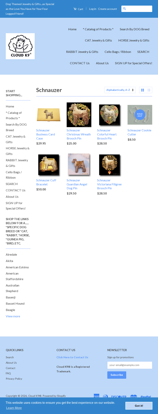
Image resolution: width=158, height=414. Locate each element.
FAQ (8, 373)
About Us (102, 63)
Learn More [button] (14, 408)
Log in (92, 8)
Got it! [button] (139, 405)
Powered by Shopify (54, 395)
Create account (107, 8)
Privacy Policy (14, 378)
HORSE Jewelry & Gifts (133, 40)
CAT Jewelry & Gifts (98, 40)
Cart (80, 9)
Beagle (10, 310)
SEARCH (143, 51)
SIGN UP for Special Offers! (133, 63)
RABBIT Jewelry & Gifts (82, 51)
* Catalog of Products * (98, 29)
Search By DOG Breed (134, 29)
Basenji (10, 297)
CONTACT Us (80, 63)
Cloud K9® (34, 395)
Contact (10, 368)
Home (72, 29)
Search (10, 357)
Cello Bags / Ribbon (118, 51)
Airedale (11, 254)
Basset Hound (15, 303)
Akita (9, 261)
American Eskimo (17, 267)
